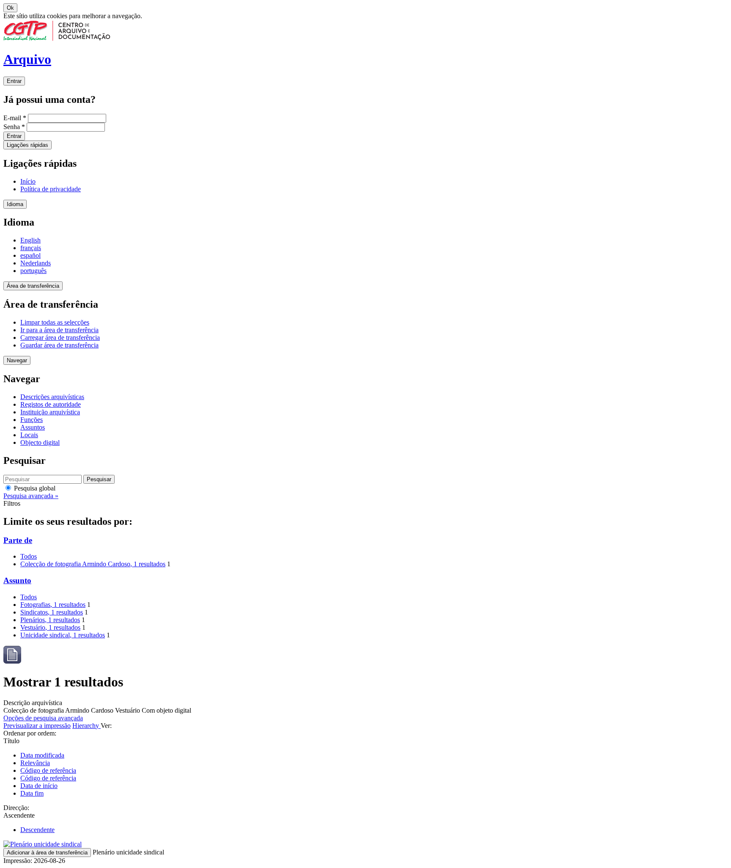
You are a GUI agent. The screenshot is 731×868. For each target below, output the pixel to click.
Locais (29, 434)
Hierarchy (86, 725)
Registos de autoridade (50, 404)
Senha (14, 126)
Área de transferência (33, 286)
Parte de (17, 540)
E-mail (14, 117)
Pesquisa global (33, 488)
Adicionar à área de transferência (47, 852)
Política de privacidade (50, 189)
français (30, 247)
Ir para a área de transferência (59, 329)
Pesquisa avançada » (30, 495)
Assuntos (32, 427)
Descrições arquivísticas (52, 396)
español (30, 255)
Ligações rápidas (27, 145)
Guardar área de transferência (59, 345)
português (33, 270)
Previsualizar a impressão (37, 725)
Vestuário (50, 627)
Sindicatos (51, 612)
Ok (10, 8)
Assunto (17, 580)
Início (28, 181)
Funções (31, 419)
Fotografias (52, 604)
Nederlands (35, 263)
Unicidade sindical (62, 635)
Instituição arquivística (50, 412)
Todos (28, 556)
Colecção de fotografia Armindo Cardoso (92, 564)
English (30, 240)
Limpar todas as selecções (54, 322)
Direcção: (16, 807)
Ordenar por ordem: (29, 733)
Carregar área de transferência (60, 337)
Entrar (14, 81)
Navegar (17, 360)
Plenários (50, 619)
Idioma (15, 204)
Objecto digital (40, 442)
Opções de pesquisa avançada (43, 718)
